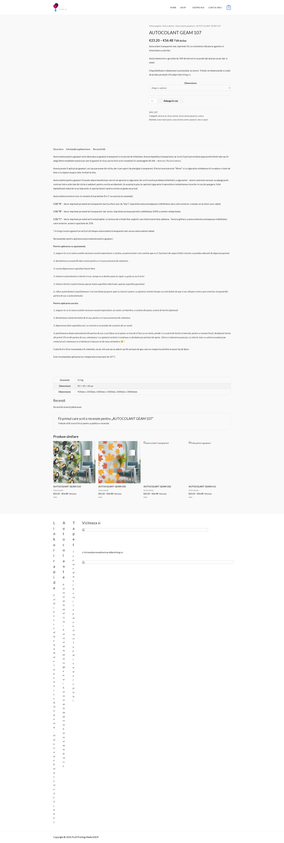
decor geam (203, 119)
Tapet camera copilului (74, 671)
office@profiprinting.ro (179, 74)
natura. (177, 160)
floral (169, 160)
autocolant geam (164, 119)
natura (201, 116)
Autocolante (168, 26)
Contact (54, 785)
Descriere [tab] (58, 149)
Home (173, 7)
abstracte (162, 116)
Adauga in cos (171, 100)
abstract (161, 160)
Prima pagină (155, 26)
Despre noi (198, 7)
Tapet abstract (74, 622)
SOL (54, 801)
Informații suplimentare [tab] (78, 149)
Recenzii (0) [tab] (99, 149)
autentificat (77, 423)
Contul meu (215, 7)
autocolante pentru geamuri (185, 119)
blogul (60, 231)
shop (104, 160)
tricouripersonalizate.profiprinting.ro (103, 552)
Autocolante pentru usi (64, 605)
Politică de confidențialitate (54, 628)
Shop (183, 7)
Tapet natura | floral (74, 576)
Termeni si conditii (54, 686)
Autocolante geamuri (185, 26)
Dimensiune (190, 83)
